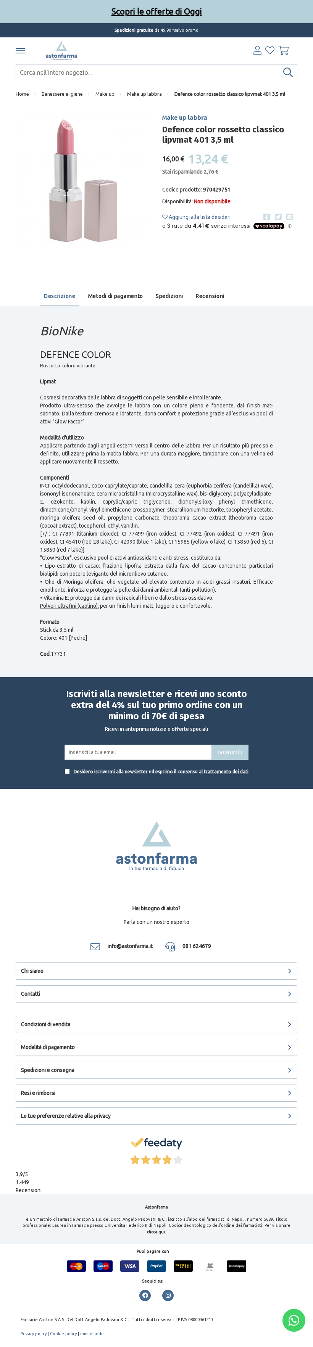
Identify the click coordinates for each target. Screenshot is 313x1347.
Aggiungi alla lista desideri (199, 217)
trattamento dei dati (226, 771)
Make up (105, 94)
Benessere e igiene (62, 94)
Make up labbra (144, 94)
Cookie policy (63, 1333)
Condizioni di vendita (45, 1024)
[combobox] (156, 72)
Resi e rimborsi (38, 1093)
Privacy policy (34, 1333)
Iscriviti (230, 752)
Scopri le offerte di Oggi (156, 11)
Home (22, 94)
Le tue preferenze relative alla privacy (66, 1116)
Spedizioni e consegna (47, 1070)
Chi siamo (32, 971)
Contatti (30, 994)
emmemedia (92, 1333)
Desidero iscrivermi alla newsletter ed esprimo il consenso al (160, 771)
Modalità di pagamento (48, 1047)
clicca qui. (156, 1232)
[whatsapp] (293, 1320)
